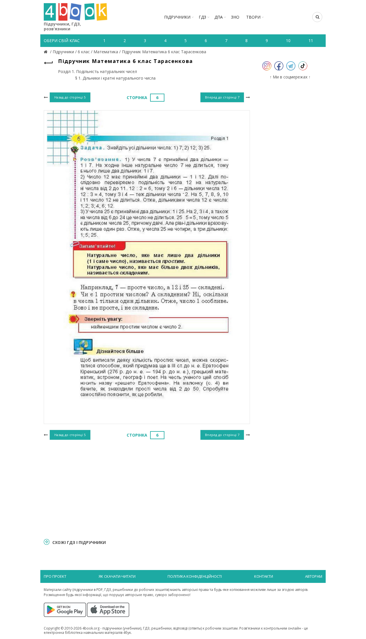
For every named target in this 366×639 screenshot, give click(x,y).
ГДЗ (202, 17)
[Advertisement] (147, 488)
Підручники (177, 17)
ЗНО (235, 17)
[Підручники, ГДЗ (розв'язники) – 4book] (46, 51)
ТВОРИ (253, 17)
